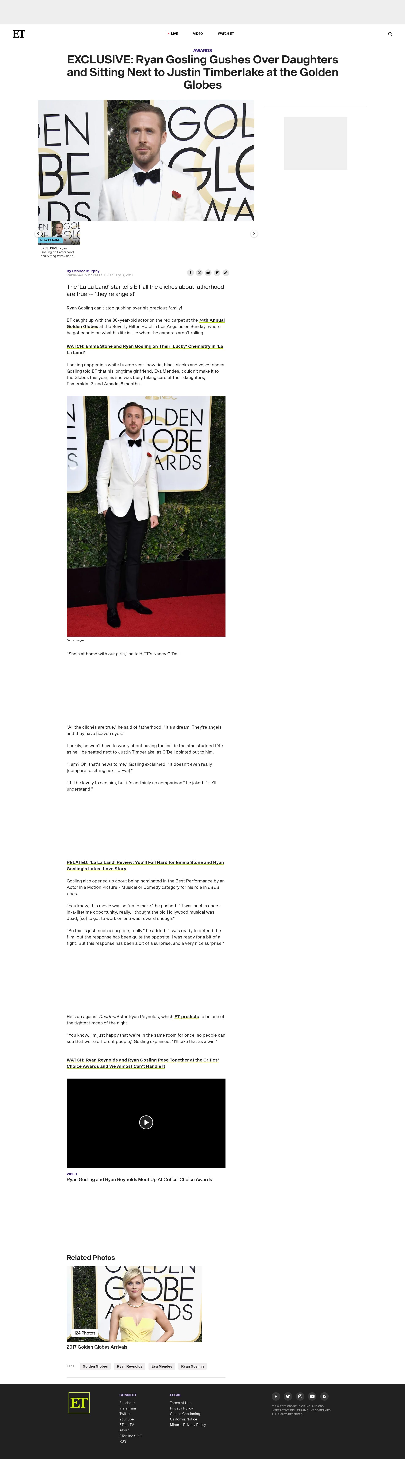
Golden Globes (95, 1366)
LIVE (174, 33)
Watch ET (226, 33)
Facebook (127, 1402)
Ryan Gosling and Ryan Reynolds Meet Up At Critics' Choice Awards (139, 1179)
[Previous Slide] (38, 233)
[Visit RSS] (324, 1397)
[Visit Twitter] (288, 1397)
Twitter (125, 1413)
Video (198, 33)
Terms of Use (180, 1402)
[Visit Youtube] (312, 1396)
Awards (202, 51)
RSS (122, 1441)
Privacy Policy (181, 1408)
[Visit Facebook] (276, 1397)
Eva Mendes (161, 1366)
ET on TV (126, 1424)
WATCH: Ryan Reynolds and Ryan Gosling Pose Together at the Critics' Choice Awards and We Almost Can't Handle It (143, 1063)
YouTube (126, 1419)
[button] (146, 1122)
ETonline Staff (130, 1436)
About (124, 1430)
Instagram (127, 1408)
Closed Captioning (185, 1413)
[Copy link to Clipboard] (226, 273)
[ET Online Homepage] (19, 34)
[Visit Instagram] (300, 1397)
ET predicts (186, 1017)
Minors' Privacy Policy (188, 1424)
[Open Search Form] (390, 34)
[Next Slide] (254, 233)
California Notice (183, 1419)
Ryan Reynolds (129, 1366)
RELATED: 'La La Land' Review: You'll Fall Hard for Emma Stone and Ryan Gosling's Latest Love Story (145, 865)
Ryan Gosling (192, 1366)
